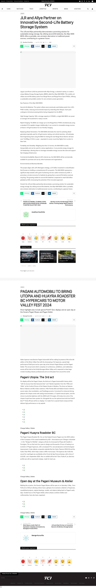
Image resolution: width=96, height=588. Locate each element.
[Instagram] (82, 1)
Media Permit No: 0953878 (48, 1)
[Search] (88, 9)
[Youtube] (80, 1)
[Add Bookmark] (74, 46)
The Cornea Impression (10, 577)
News (22, 13)
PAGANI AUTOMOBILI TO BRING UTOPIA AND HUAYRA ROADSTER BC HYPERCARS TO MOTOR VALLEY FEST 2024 (47, 298)
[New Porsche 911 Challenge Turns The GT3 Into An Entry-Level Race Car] (29, 256)
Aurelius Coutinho (28, 42)
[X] (84, 1)
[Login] (92, 9)
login (25, 270)
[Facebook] (87, 1)
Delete (33, 428)
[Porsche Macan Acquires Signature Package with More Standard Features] (67, 256)
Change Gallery (25, 428)
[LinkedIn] (89, 1)
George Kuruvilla (27, 316)
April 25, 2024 (39, 42)
